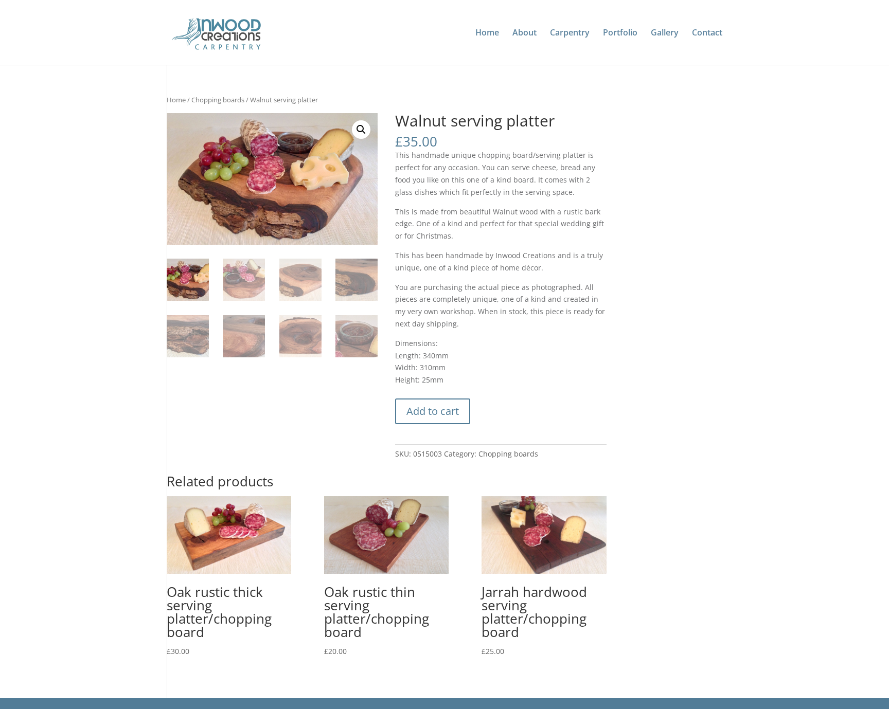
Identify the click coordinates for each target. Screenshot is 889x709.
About (524, 33)
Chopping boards (217, 99)
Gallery (665, 33)
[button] (361, 129)
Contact (707, 33)
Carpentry (570, 33)
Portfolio (620, 33)
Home (487, 33)
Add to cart (432, 411)
